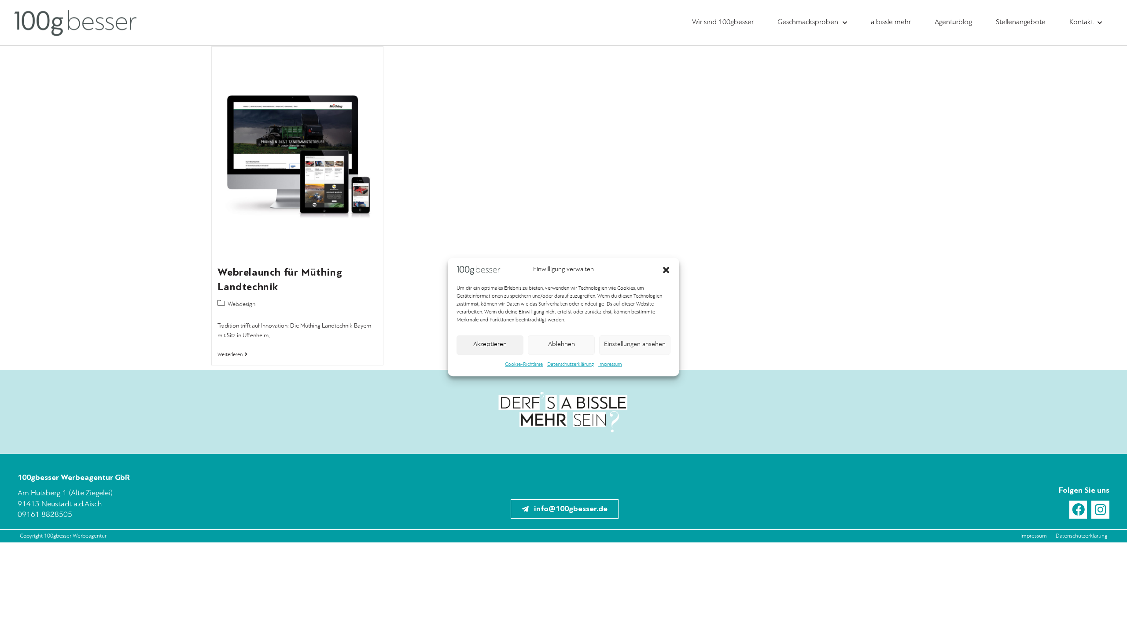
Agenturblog (953, 22)
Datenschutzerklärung (570, 364)
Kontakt (1081, 22)
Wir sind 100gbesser (723, 22)
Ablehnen (561, 345)
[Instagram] (1100, 510)
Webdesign (241, 304)
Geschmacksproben (807, 22)
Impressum (610, 364)
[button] (666, 269)
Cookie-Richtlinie (524, 364)
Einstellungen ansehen (635, 345)
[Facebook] (1078, 510)
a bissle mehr (891, 22)
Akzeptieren (490, 345)
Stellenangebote (1021, 22)
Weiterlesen (232, 355)
